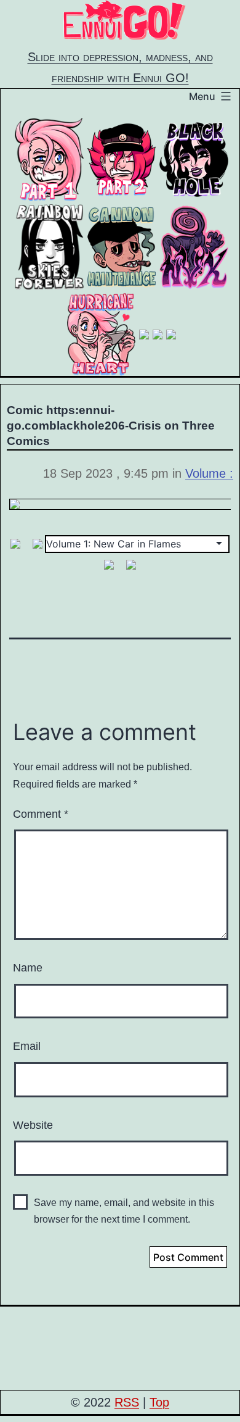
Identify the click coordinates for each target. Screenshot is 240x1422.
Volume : (209, 473)
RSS (126, 1402)
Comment (40, 814)
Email (27, 1046)
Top (159, 1402)
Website (33, 1125)
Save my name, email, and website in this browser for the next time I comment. (124, 1210)
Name (27, 968)
